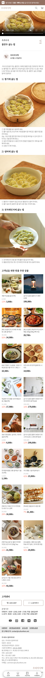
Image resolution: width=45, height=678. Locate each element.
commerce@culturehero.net (16, 662)
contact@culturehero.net (20, 631)
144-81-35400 (17, 648)
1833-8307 (13, 603)
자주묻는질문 (34, 628)
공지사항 (25, 628)
